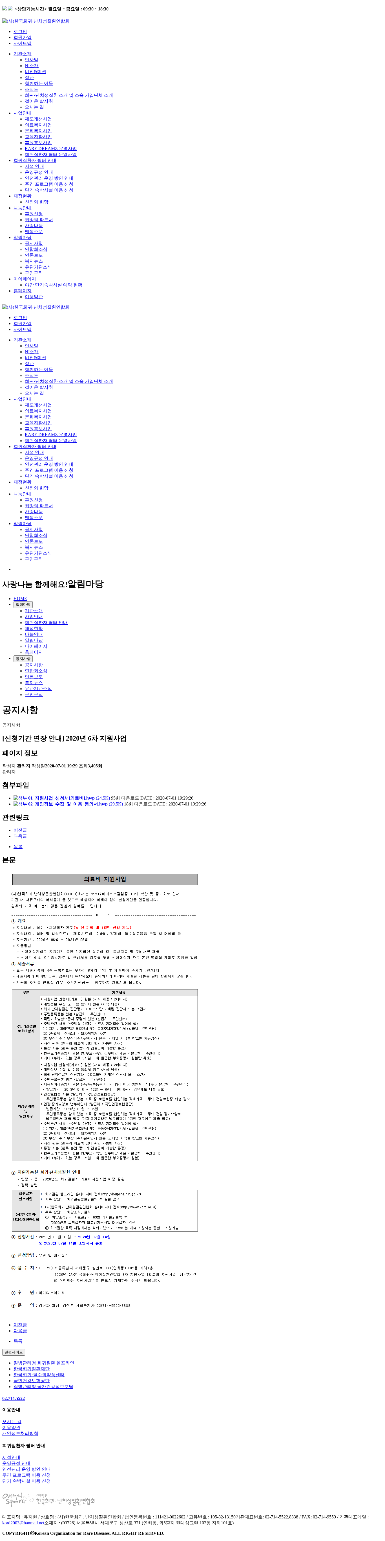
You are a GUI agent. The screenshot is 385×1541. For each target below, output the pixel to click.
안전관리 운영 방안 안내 (49, 178)
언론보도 (34, 255)
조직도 (31, 89)
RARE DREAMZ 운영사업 (51, 148)
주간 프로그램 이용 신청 (49, 184)
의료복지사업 (38, 124)
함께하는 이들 (39, 83)
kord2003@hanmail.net (23, 1522)
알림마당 (23, 237)
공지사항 (34, 243)
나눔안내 (23, 207)
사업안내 (23, 113)
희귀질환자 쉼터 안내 (35, 160)
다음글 (20, 836)
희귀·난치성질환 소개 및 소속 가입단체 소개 (69, 95)
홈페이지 (23, 290)
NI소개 (32, 65)
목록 (18, 846)
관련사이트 (14, 1352)
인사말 (31, 59)
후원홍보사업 (38, 142)
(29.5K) (76, 804)
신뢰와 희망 (36, 201)
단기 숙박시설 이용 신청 (49, 190)
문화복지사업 (38, 130)
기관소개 (23, 53)
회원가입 (23, 37)
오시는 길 (34, 107)
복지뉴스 (34, 261)
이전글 (20, 830)
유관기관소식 (38, 267)
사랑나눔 (34, 225)
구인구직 (34, 273)
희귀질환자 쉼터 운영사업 (51, 154)
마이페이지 (25, 278)
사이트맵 (23, 43)
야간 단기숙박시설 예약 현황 (53, 284)
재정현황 (23, 196)
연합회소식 (36, 249)
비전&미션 (35, 71)
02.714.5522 (13, 1398)
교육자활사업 (38, 136)
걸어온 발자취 (39, 101)
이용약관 (34, 296)
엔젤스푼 (34, 231)
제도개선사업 (38, 119)
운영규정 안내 (39, 172)
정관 (29, 77)
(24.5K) (69, 798)
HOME (20, 598)
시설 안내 (34, 166)
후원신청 (34, 213)
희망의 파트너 (39, 219)
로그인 (20, 31)
